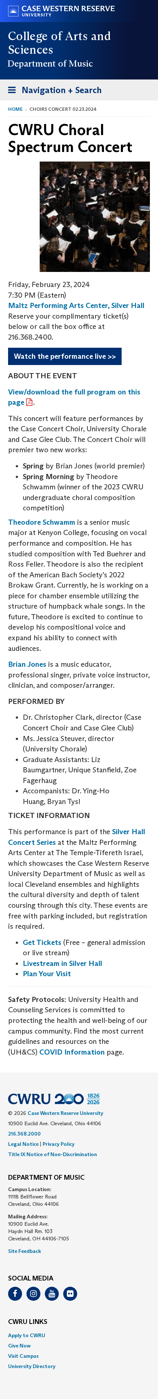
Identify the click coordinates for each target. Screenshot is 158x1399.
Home (15, 109)
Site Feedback (24, 1251)
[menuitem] (79, 1335)
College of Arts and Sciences (59, 43)
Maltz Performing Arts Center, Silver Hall (76, 305)
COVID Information (72, 1052)
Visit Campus (23, 1356)
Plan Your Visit (47, 973)
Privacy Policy (59, 1144)
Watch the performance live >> (65, 356)
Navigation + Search (52, 92)
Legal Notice (23, 1144)
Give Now (19, 1345)
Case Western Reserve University (65, 1113)
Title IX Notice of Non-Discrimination (52, 1154)
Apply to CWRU (26, 1335)
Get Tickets (42, 942)
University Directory (31, 1366)
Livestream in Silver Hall (62, 963)
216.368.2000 (24, 1133)
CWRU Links (27, 1322)
